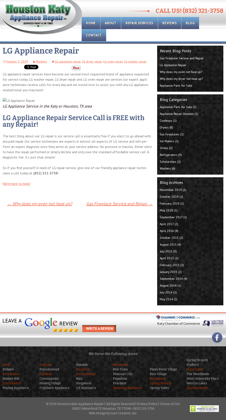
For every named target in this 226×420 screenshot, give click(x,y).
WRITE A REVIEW (99, 328)
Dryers (164, 127)
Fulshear (46, 374)
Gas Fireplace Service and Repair (119, 204)
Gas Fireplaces (169, 134)
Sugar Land (194, 369)
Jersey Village (86, 374)
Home (91, 23)
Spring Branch (160, 383)
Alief (6, 365)
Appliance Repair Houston (177, 114)
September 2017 (171, 217)
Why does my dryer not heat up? (181, 79)
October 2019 (169, 197)
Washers (41, 61)
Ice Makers (167, 141)
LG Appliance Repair (173, 65)
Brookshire (11, 374)
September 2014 (171, 279)
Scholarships (168, 162)
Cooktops (166, 121)
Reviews (169, 23)
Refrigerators (168, 155)
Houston (82, 369)
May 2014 (166, 299)
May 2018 (166, 210)
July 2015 (166, 251)
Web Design (97, 413)
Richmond (157, 379)
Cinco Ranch (12, 383)
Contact (94, 35)
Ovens (164, 148)
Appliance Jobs (197, 388)
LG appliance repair (68, 61)
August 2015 (168, 244)
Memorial (120, 365)
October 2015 (169, 238)
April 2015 (167, 258)
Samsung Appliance (127, 388)
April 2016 (167, 231)
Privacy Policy (147, 404)
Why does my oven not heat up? (39, 204)
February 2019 (169, 203)
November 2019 (171, 190)
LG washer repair (135, 61)
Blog (190, 23)
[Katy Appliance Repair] (42, 17)
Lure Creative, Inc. (124, 413)
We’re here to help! (16, 183)
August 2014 (168, 285)
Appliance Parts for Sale (176, 86)
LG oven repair (113, 61)
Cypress (45, 365)
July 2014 (166, 292)
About (111, 23)
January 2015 (168, 272)
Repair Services (139, 23)
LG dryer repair (92, 61)
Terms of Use (170, 404)
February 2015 (169, 265)
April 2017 (167, 224)
